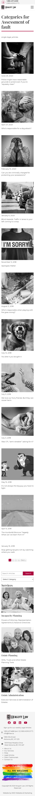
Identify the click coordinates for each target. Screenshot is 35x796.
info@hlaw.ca (9, 733)
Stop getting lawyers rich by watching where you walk (17, 551)
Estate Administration (12, 695)
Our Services (9, 751)
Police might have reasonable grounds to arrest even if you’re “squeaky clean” (14, 82)
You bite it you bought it (11, 357)
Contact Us (8, 759)
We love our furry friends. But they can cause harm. (17, 399)
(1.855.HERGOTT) (13, 2)
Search (28, 573)
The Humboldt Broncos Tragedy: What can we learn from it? (15, 533)
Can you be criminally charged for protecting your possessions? (15, 174)
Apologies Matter (8, 266)
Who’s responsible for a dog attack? (16, 128)
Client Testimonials (11, 757)
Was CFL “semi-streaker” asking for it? (17, 442)
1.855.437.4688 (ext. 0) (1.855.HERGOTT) (18, 731)
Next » (23, 560)
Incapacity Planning (11, 615)
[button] (32, 7)
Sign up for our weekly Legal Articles (17, 728)
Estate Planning (9, 655)
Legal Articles (9, 755)
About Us (7, 748)
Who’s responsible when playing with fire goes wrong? (17, 311)
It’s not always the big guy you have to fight (17, 487)
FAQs (6, 753)
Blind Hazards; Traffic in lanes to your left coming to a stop (16, 220)
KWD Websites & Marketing (22, 793)
